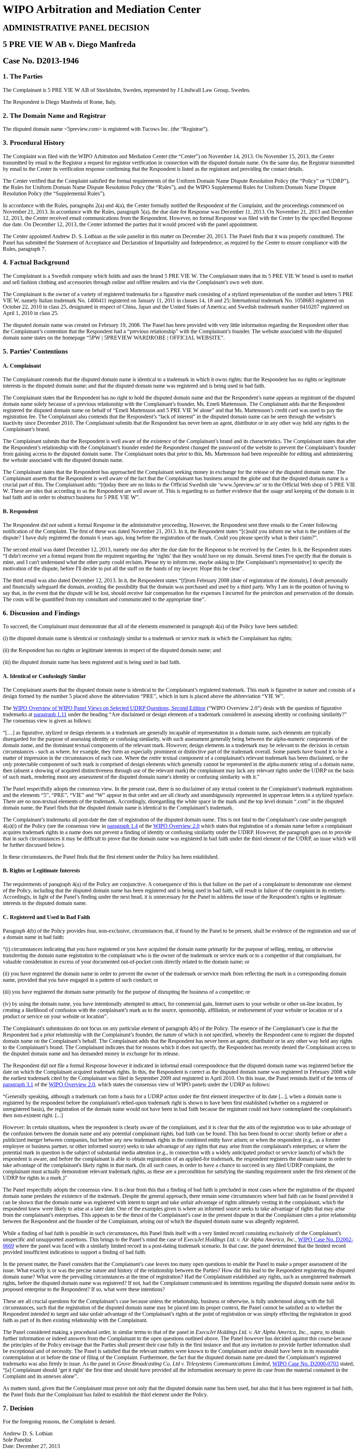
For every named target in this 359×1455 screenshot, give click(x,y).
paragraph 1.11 (50, 714)
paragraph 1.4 (122, 826)
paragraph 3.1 (18, 1084)
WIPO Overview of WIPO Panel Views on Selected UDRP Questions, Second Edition (109, 708)
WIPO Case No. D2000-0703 (305, 1364)
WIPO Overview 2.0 (176, 826)
